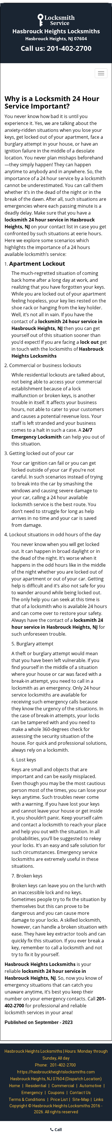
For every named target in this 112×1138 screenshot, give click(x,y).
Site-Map (80, 1099)
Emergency (32, 1092)
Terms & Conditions (27, 1099)
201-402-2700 (69, 48)
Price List (59, 1099)
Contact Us (80, 1092)
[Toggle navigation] (101, 73)
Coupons (56, 1092)
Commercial (63, 1085)
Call (57, 1129)
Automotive (90, 1085)
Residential (36, 1085)
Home (14, 1085)
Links (98, 1099)
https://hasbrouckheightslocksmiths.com (56, 1072)
